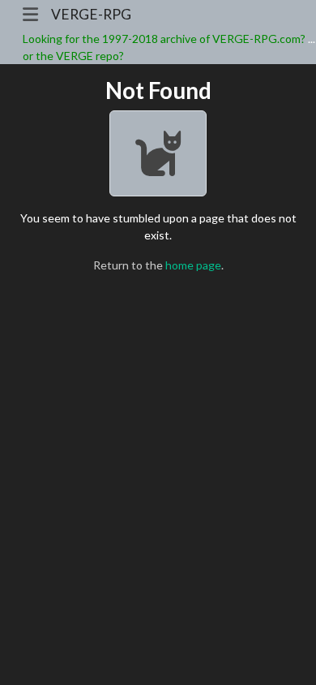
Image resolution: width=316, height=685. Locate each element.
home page (193, 265)
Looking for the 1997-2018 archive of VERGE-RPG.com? (164, 38)
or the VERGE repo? (73, 55)
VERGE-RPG (91, 14)
